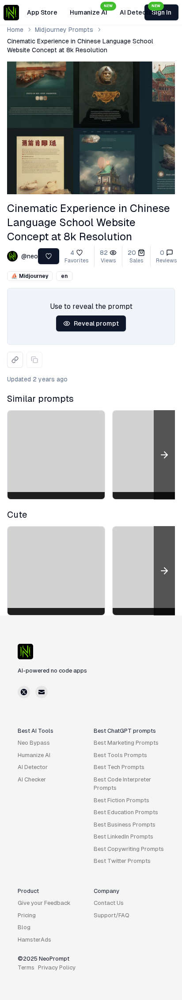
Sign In (161, 12)
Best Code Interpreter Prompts (122, 784)
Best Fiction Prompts (121, 800)
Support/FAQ (111, 915)
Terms (26, 967)
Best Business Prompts (124, 824)
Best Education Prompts (126, 812)
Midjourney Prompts (64, 29)
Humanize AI (91, 10)
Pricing (27, 915)
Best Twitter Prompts (122, 861)
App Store (42, 12)
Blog (24, 927)
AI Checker (32, 779)
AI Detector (140, 10)
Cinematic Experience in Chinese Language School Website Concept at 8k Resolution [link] (80, 46)
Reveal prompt (96, 323)
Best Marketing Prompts (126, 742)
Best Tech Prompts (119, 767)
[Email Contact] (41, 692)
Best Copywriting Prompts (129, 849)
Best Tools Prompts (120, 755)
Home (15, 29)
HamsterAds (34, 939)
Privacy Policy (57, 967)
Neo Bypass (34, 742)
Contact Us (109, 903)
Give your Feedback (44, 903)
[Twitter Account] (24, 692)
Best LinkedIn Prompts (123, 836)
